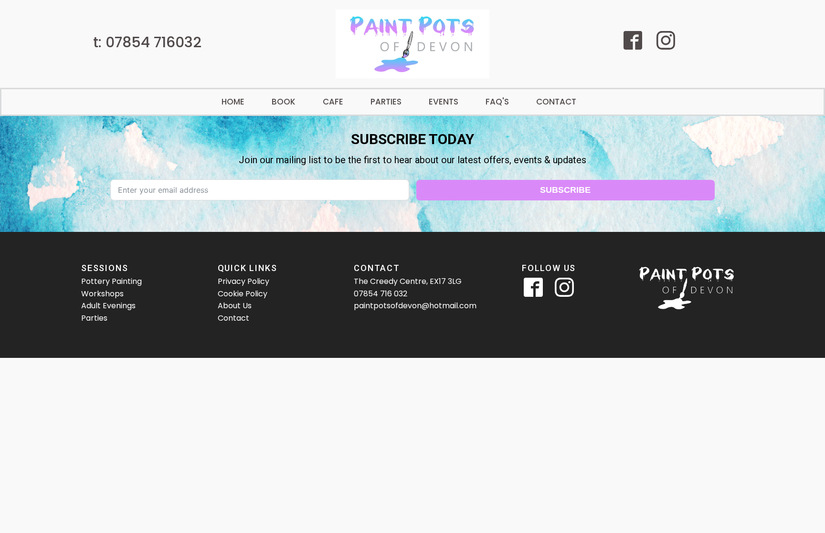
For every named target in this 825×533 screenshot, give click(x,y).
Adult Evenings (108, 305)
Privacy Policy (243, 281)
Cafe (333, 101)
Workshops (102, 293)
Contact (556, 101)
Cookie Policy (242, 293)
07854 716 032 (380, 293)
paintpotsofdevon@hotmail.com (415, 305)
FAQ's (497, 101)
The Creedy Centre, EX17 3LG (408, 281)
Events (443, 101)
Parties (386, 101)
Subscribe (565, 190)
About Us (235, 305)
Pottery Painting (111, 281)
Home (233, 101)
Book (284, 101)
